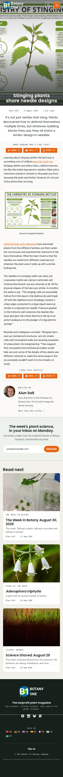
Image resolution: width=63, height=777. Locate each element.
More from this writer (31, 411)
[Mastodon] (40, 716)
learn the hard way (43, 161)
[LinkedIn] (28, 716)
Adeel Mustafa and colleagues (20, 244)
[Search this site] (48, 5)
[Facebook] (22, 716)
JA (51, 732)
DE (19, 732)
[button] (57, 5)
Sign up (31, 749)
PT (10, 736)
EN (27, 732)
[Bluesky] (34, 716)
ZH (10, 732)
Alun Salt (14, 111)
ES (35, 732)
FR (43, 732)
